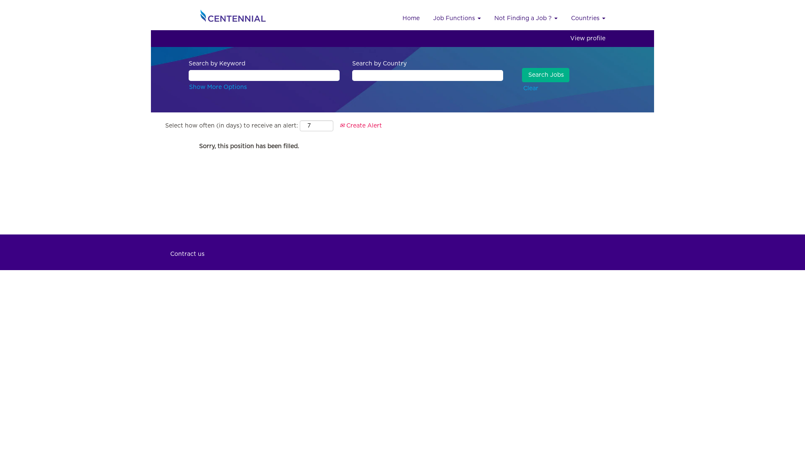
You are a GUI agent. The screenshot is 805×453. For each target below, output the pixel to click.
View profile (587, 39)
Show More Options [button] (218, 87)
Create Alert (363, 126)
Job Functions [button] (455, 18)
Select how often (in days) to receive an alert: (231, 126)
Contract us (187, 254)
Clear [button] (530, 88)
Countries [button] (586, 18)
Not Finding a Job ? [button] (523, 18)
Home (411, 18)
